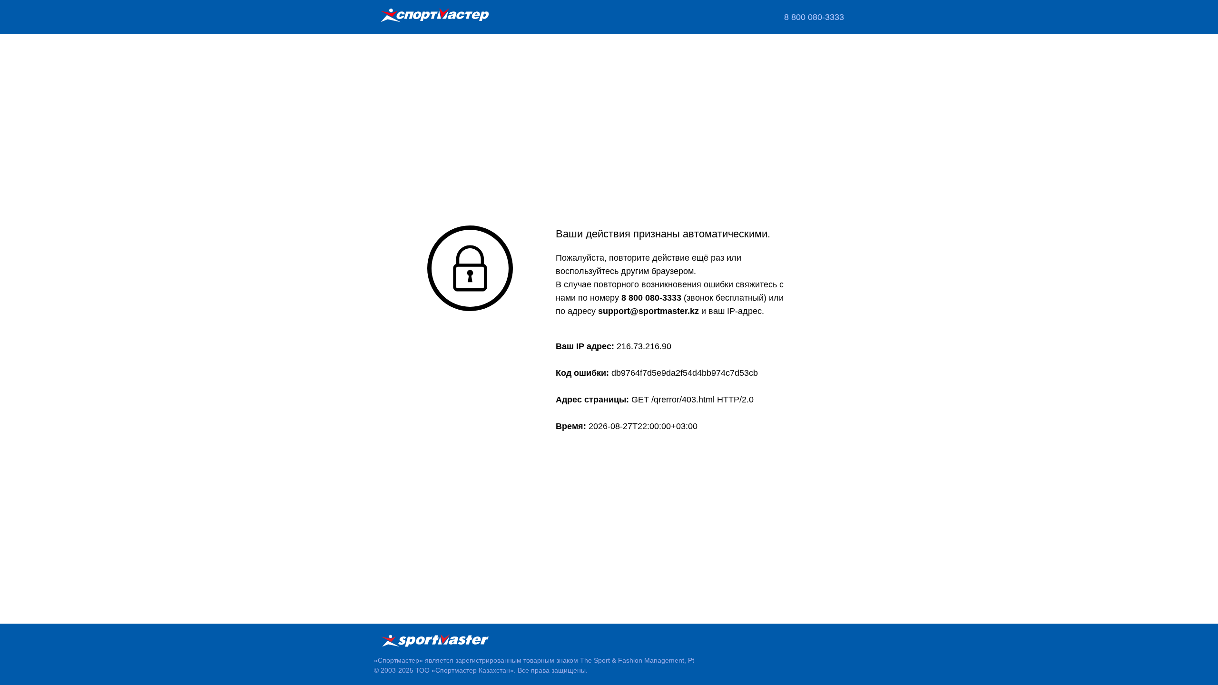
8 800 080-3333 (814, 17)
